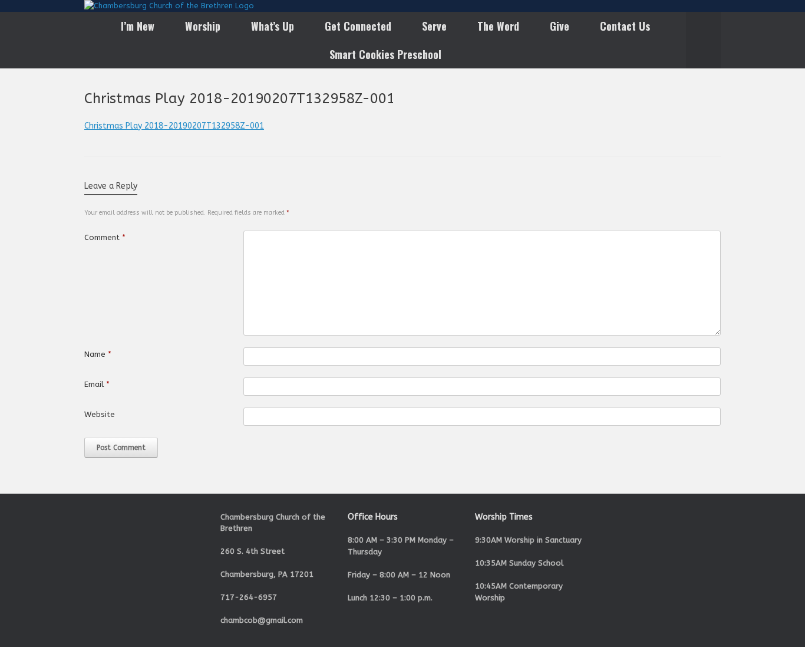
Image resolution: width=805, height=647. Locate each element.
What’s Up (272, 26)
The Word (498, 26)
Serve (434, 26)
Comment (105, 237)
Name (97, 354)
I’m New (137, 26)
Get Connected (358, 26)
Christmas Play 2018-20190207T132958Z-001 (174, 126)
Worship (202, 26)
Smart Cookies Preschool (385, 54)
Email (97, 384)
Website (99, 414)
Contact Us (625, 26)
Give (559, 26)
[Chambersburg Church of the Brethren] (169, 6)
